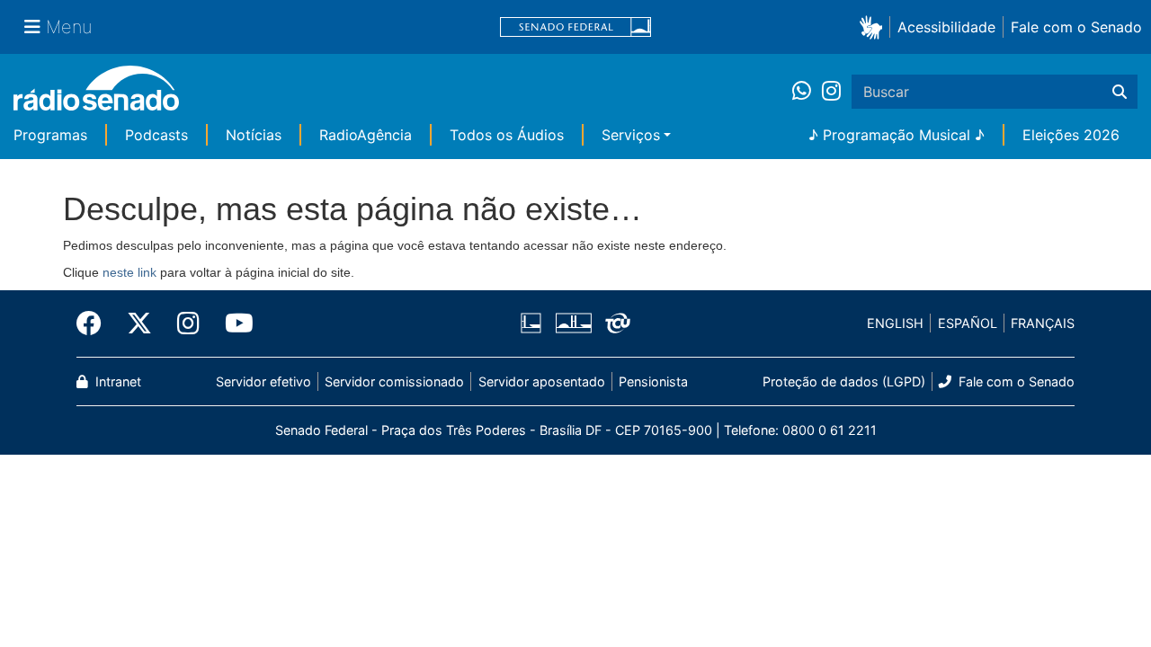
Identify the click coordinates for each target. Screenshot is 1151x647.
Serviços (631, 135)
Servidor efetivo (263, 381)
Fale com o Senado (1076, 27)
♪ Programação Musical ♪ (896, 135)
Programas (50, 135)
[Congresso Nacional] (573, 323)
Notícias (253, 135)
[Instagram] (831, 91)
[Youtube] (233, 323)
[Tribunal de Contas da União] (614, 323)
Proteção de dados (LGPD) (844, 381)
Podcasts (156, 135)
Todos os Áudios (507, 135)
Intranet (116, 381)
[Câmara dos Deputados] (534, 323)
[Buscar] (1120, 91)
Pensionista (653, 381)
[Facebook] (95, 323)
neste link (129, 272)
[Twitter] (139, 323)
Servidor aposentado (541, 381)
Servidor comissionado (394, 381)
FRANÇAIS (1043, 323)
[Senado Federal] (575, 27)
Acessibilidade (946, 27)
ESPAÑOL (967, 323)
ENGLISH (895, 323)
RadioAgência (365, 135)
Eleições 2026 (1071, 135)
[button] (874, 26)
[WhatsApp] (807, 91)
